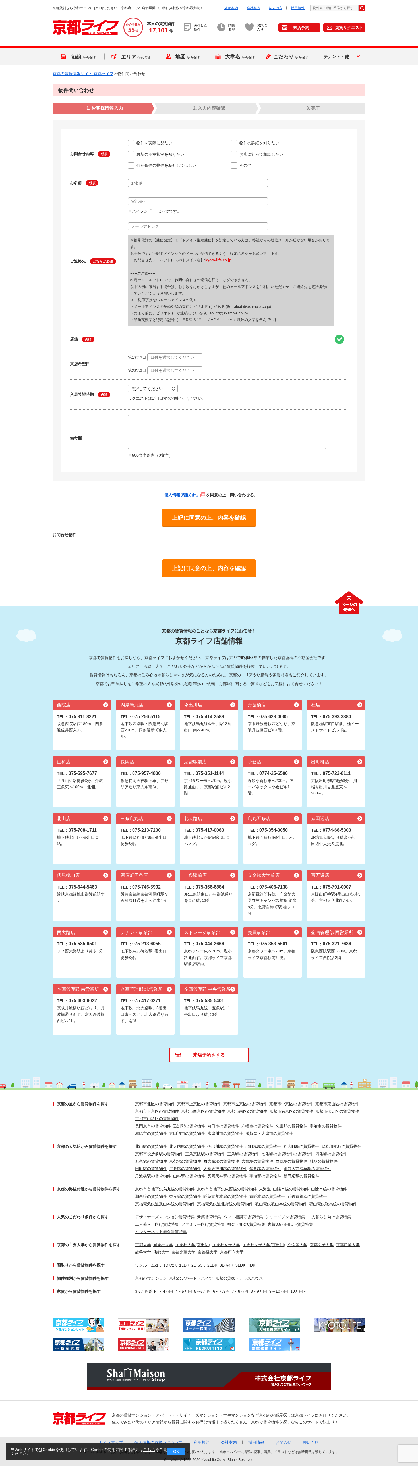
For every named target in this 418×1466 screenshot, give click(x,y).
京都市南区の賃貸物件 (247, 1111)
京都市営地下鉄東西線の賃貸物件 (227, 1189)
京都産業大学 (348, 1244)
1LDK (184, 1265)
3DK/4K (226, 1265)
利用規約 (202, 1442)
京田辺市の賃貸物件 (187, 1133)
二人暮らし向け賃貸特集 (157, 1224)
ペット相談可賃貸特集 (243, 1217)
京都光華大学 (183, 1252)
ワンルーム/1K (148, 1265)
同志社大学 (163, 1244)
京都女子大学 (322, 1244)
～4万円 (166, 1291)
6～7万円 (221, 1291)
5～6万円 (202, 1291)
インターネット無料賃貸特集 (161, 1231)
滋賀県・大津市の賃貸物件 (269, 1133)
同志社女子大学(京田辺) (264, 1244)
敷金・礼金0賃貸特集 (246, 1224)
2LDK (212, 1265)
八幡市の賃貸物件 (257, 1126)
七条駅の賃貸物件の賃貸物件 (287, 1154)
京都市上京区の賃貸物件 (199, 1104)
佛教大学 (161, 1252)
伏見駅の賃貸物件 (265, 1168)
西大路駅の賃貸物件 (221, 1161)
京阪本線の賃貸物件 (267, 1196)
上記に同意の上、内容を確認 (209, 517)
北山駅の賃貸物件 (151, 1146)
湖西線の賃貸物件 (151, 1196)
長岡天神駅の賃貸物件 (227, 1176)
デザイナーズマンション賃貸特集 (165, 1217)
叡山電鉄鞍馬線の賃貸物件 (333, 1204)
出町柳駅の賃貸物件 (263, 1146)
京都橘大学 (208, 1252)
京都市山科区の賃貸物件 (157, 1118)
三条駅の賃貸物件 (243, 1154)
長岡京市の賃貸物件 (153, 1126)
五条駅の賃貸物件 (151, 1161)
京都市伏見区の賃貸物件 (337, 1111)
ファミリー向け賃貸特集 (203, 1224)
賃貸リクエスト (349, 27)
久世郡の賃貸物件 (291, 1126)
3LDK (240, 1265)
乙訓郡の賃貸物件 (189, 1126)
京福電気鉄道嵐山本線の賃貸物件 (165, 1204)
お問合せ (283, 1442)
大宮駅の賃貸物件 (257, 1161)
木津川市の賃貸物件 (225, 1133)
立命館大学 (297, 1244)
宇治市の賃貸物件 (326, 1126)
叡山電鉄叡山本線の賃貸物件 (281, 1204)
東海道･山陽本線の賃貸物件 (284, 1189)
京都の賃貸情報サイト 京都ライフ (83, 73)
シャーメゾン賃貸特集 (285, 1217)
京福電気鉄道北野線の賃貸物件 (225, 1204)
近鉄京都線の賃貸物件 (307, 1196)
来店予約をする (209, 1054)
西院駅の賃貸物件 (291, 1161)
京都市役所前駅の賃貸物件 (159, 1154)
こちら (149, 1449)
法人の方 (275, 8)
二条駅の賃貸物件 (185, 1168)
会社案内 (253, 8)
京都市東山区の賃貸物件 (337, 1104)
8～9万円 (259, 1291)
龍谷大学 (143, 1252)
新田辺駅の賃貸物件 (301, 1176)
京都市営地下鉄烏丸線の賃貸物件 (165, 1189)
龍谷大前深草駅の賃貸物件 (307, 1168)
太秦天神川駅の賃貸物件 (225, 1168)
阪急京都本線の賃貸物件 (225, 1196)
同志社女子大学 (226, 1244)
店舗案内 (231, 8)
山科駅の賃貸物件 (189, 1176)
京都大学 (143, 1244)
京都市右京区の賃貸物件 (291, 1111)
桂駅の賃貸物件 (324, 1161)
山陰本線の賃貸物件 (329, 1189)
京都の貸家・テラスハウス (239, 1278)
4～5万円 (183, 1291)
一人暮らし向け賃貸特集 (329, 1217)
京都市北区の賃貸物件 (155, 1104)
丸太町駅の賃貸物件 (301, 1146)
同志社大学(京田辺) (192, 1244)
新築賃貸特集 (209, 1217)
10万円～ (298, 1291)
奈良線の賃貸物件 (185, 1196)
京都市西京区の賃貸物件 (203, 1111)
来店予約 (301, 27)
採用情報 (298, 8)
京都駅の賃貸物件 (185, 1161)
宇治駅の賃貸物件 (265, 1176)
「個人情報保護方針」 (180, 495)
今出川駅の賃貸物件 (225, 1146)
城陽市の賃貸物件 (151, 1133)
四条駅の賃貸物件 (331, 1154)
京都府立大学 (232, 1252)
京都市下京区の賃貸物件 (157, 1111)
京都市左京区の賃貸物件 (245, 1104)
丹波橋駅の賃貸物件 (153, 1176)
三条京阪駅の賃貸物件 (205, 1154)
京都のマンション (151, 1278)
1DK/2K (170, 1265)
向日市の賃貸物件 (223, 1126)
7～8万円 (240, 1291)
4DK (251, 1265)
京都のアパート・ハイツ (191, 1278)
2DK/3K (198, 1265)
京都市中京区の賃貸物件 (291, 1104)
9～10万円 (278, 1291)
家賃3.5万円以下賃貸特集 (290, 1224)
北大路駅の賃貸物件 (187, 1146)
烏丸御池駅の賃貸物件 (341, 1146)
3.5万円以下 (146, 1291)
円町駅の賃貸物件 (151, 1168)
